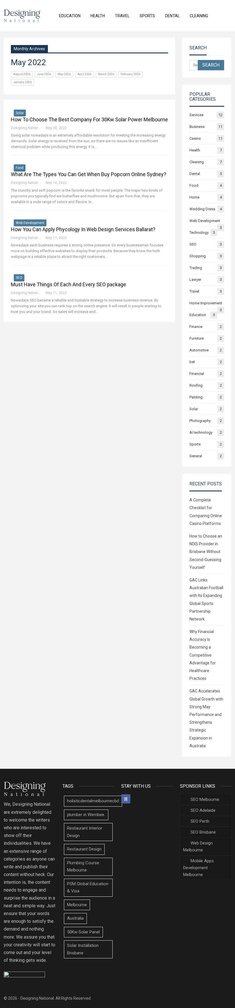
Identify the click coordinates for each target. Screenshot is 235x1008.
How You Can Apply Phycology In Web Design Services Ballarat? (83, 229)
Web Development (30, 223)
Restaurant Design (84, 849)
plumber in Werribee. (86, 814)
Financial (196, 373)
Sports (147, 15)
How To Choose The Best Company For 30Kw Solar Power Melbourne (89, 119)
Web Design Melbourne (198, 846)
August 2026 (21, 74)
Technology (199, 232)
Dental (172, 15)
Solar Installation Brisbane (83, 949)
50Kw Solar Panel (83, 932)
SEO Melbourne (205, 799)
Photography (200, 421)
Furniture (196, 338)
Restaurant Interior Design (84, 832)
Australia (75, 918)
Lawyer (195, 279)
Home (194, 197)
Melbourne (77, 904)
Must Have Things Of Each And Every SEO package (68, 284)
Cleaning (199, 15)
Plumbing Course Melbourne (83, 866)
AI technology (200, 432)
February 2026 (130, 74)
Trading (195, 268)
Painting (196, 397)
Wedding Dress (202, 209)
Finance (195, 326)
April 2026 (84, 74)
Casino (195, 138)
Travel (122, 15)
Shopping (197, 256)
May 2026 (64, 74)
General (195, 456)
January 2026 (22, 82)
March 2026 (106, 74)
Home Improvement (205, 303)
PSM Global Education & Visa (87, 887)
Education (70, 15)
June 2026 (44, 74)
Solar (20, 113)
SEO (19, 278)
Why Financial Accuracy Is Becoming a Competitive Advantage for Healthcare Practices (202, 655)
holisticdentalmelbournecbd (93, 800)
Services (196, 115)
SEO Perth (200, 821)
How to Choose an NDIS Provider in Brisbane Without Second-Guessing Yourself (205, 552)
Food (19, 168)
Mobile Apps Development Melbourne (198, 867)
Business (197, 126)
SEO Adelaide (203, 810)
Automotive (199, 350)
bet (192, 362)
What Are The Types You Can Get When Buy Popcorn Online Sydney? (88, 174)
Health (98, 15)
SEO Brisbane (203, 832)
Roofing (196, 385)
